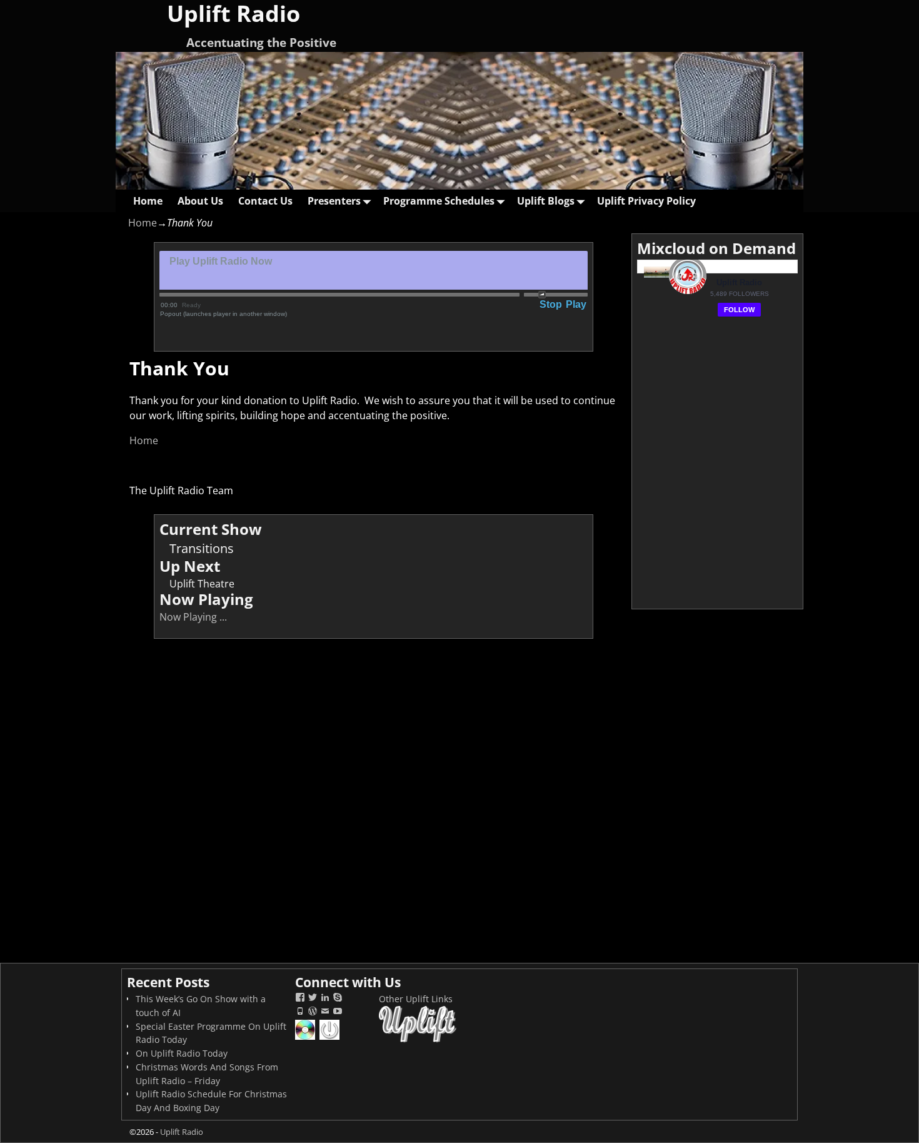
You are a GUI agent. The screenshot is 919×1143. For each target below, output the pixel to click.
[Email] (325, 1013)
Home (148, 201)
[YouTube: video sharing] (338, 1013)
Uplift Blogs (546, 201)
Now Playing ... (193, 617)
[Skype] (338, 999)
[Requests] (306, 1038)
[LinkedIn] (325, 999)
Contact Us (265, 201)
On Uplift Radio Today (182, 1053)
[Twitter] (313, 999)
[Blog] (313, 1013)
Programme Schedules (439, 201)
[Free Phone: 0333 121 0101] (300, 1013)
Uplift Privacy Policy (646, 201)
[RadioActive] (330, 1038)
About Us (200, 201)
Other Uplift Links (416, 999)
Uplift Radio (181, 1131)
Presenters (334, 201)
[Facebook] (300, 999)
